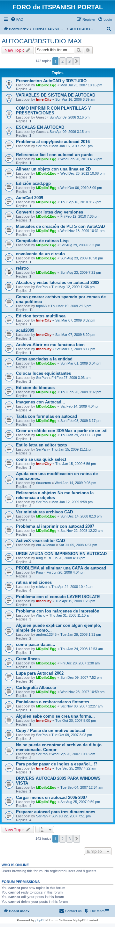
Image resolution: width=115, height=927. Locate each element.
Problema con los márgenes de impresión (57, 611)
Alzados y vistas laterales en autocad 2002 (57, 282)
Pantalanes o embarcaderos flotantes (52, 701)
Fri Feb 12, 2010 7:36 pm (79, 216)
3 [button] (69, 61)
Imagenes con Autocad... (40, 402)
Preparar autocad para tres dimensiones (55, 811)
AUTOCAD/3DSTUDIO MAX (42, 41)
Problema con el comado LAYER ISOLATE (58, 596)
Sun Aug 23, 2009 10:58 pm (81, 258)
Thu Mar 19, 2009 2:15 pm (70, 306)
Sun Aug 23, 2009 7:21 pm (80, 272)
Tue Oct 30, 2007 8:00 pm (75, 720)
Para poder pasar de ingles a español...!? (56, 764)
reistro (22, 268)
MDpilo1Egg (46, 85)
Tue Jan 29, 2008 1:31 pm (80, 634)
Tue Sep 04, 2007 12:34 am (81, 787)
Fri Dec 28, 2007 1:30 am (80, 663)
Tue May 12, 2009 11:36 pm (73, 287)
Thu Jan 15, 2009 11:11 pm (72, 449)
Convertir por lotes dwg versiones (49, 212)
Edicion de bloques (35, 387)
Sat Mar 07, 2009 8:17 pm (75, 349)
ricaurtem (43, 483)
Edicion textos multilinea (40, 316)
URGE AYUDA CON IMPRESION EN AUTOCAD (61, 553)
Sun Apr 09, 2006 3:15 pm (69, 132)
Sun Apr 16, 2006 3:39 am (75, 99)
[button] (76, 61)
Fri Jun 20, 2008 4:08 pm (66, 558)
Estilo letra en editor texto (41, 445)
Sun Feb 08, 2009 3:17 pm (80, 421)
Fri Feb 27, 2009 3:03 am (70, 378)
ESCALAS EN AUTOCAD (40, 127)
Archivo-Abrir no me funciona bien (50, 344)
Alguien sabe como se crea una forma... (55, 716)
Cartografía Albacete (36, 687)
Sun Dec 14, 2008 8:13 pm (81, 516)
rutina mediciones (34, 582)
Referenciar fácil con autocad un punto (54, 154)
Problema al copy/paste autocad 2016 (53, 141)
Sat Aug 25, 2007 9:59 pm (80, 802)
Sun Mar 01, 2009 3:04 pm (80, 363)
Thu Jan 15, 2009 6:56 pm (75, 464)
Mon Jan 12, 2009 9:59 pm (72, 502)
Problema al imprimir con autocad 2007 (55, 526)
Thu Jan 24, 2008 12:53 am (81, 649)
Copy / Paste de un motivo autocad (50, 730)
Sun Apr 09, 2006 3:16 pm (69, 117)
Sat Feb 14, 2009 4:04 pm (80, 406)
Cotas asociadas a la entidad (44, 359)
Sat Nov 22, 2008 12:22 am (81, 530)
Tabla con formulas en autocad (46, 416)
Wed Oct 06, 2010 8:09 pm (81, 188)
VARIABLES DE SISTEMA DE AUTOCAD (55, 95)
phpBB (40, 920)
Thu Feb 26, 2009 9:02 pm (80, 392)
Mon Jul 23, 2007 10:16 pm (81, 85)
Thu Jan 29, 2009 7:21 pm (80, 435)
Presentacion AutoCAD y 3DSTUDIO (51, 80)
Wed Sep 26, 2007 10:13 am (73, 754)
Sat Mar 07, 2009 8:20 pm (75, 335)
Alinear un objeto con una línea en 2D (53, 169)
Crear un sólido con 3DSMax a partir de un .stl (62, 430)
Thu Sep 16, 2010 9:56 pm (80, 202)
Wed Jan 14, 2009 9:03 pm (75, 483)
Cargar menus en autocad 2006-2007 (51, 797)
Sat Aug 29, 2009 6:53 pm (80, 245)
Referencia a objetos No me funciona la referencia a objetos (55, 495)
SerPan (42, 146)
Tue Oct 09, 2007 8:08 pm (71, 735)
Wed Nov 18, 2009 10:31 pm (82, 231)
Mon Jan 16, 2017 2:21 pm (72, 146)
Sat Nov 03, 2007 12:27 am (81, 706)
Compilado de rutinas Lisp (42, 240)
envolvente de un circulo (40, 253)
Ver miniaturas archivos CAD (44, 512)
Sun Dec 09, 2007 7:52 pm (81, 677)
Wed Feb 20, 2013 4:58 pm (81, 159)
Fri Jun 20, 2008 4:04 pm (66, 572)
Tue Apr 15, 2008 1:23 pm (75, 601)
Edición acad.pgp (33, 183)
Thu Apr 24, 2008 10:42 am (72, 587)
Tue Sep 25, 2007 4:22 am (75, 768)
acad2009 (25, 330)
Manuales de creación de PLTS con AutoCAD (60, 226)
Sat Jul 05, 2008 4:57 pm (78, 545)
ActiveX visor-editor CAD (40, 540)
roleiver (42, 587)
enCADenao (45, 545)
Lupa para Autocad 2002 (40, 673)
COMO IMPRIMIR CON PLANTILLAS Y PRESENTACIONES (53, 110)
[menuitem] (17, 19)
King (39, 558)
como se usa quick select (41, 459)
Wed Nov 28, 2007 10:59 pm (82, 692)
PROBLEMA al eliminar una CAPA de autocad (61, 568)
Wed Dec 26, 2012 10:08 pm (82, 173)
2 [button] (62, 61)
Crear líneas (28, 658)
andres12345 (46, 634)
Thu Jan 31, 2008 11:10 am (70, 615)
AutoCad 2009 (29, 197)
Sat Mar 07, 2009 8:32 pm (75, 320)
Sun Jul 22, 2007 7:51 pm (71, 816)
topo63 (41, 306)
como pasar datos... (35, 644)
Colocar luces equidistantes (43, 373)
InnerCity (43, 99)
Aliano (40, 615)
